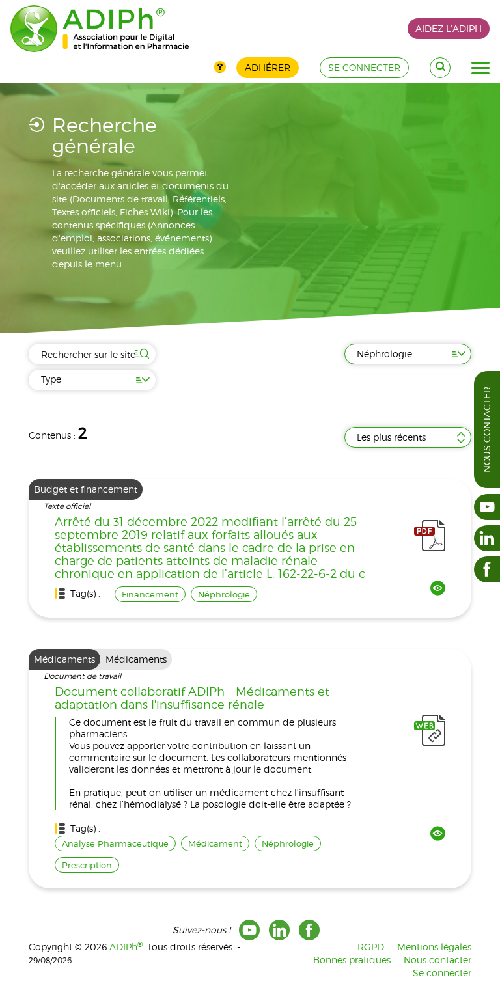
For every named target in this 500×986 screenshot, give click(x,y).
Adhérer (267, 67)
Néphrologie (224, 594)
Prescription (87, 865)
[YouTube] (249, 930)
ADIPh (126, 946)
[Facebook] (309, 930)
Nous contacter (486, 429)
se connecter (364, 67)
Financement (150, 594)
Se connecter (442, 972)
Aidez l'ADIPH (448, 28)
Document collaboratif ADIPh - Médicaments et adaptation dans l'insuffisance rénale (192, 698)
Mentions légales (434, 946)
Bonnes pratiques (352, 959)
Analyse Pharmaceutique (115, 843)
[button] (480, 68)
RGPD (370, 946)
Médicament (215, 843)
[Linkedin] (279, 930)
